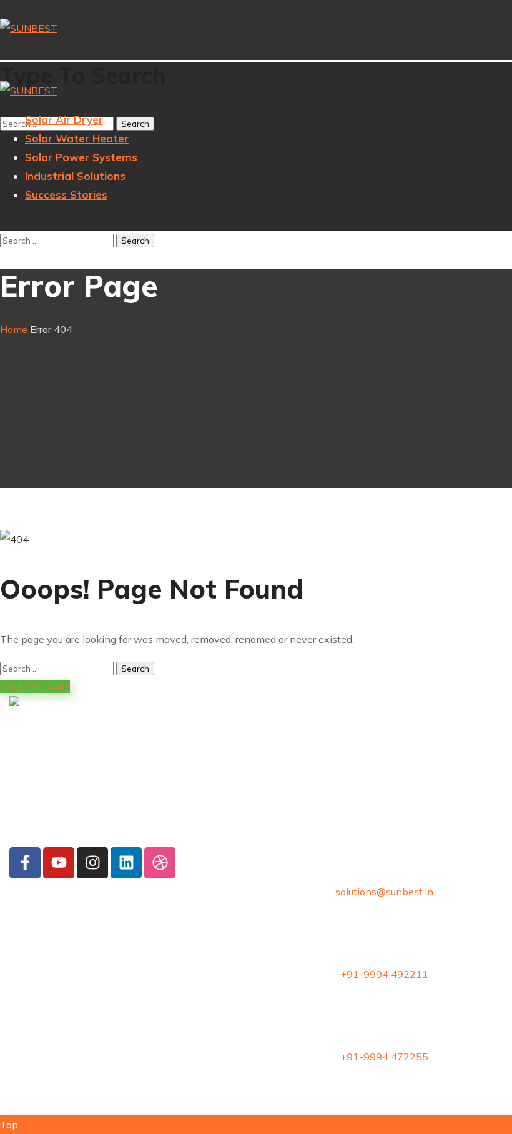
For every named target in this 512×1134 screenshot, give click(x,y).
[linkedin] (126, 862)
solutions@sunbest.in (384, 891)
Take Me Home (35, 686)
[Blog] (159, 862)
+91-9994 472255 (384, 1056)
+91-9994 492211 (384, 974)
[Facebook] (25, 862)
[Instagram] (92, 862)
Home (13, 329)
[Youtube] (58, 862)
